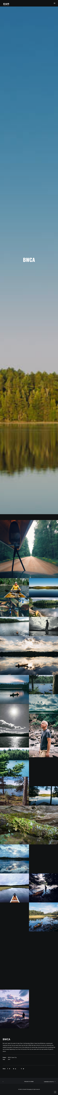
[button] (54, 3)
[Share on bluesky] (19, 1068)
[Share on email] (23, 1069)
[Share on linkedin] (15, 1069)
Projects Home (29, 1081)
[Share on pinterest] (13, 1069)
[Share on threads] (11, 1068)
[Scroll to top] (55, 1092)
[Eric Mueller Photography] (29, 4)
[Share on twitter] (9, 1069)
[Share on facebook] (8, 1069)
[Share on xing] (21, 1069)
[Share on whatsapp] (17, 1068)
